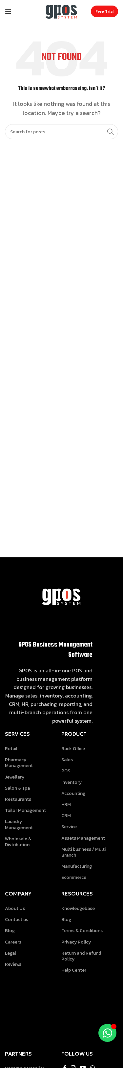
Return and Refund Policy (81, 956)
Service (69, 826)
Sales (67, 759)
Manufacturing (76, 866)
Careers (13, 942)
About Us (15, 908)
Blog (10, 930)
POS (65, 770)
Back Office (73, 748)
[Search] (110, 131)
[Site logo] (61, 11)
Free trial (104, 11)
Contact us (16, 919)
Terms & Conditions (82, 930)
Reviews (13, 964)
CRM (66, 815)
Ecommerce (73, 877)
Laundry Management (19, 824)
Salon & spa (17, 788)
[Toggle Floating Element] (107, 1033)
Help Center (73, 970)
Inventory (71, 782)
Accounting (73, 793)
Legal (10, 953)
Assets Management (83, 838)
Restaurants (18, 799)
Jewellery (14, 777)
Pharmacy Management (19, 762)
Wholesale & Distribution (18, 841)
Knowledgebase (78, 908)
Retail (11, 748)
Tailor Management (25, 810)
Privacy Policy (76, 942)
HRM (66, 804)
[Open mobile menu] (8, 11)
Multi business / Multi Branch (83, 852)
